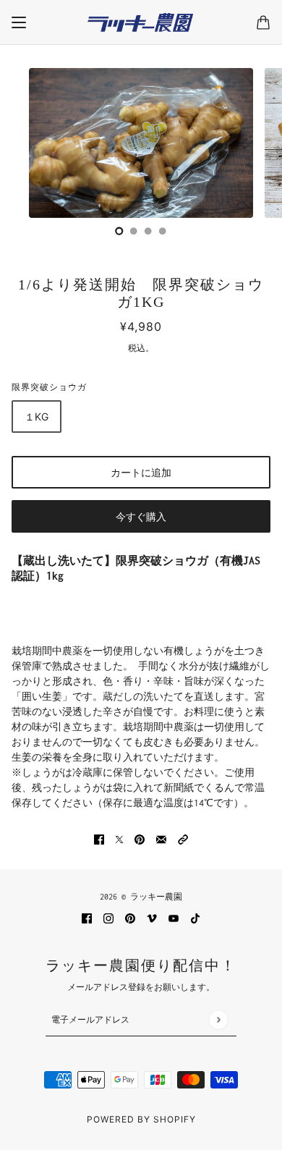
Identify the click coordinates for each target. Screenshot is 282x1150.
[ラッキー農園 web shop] (141, 22)
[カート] (263, 22)
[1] (133, 231)
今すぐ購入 (141, 516)
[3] (162, 231)
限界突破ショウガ (49, 386)
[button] (183, 838)
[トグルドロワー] (19, 22)
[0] (119, 231)
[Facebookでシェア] (99, 838)
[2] (148, 231)
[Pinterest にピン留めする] (139, 838)
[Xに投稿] (119, 838)
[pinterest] (130, 917)
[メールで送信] (161, 838)
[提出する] (218, 1019)
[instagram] (108, 917)
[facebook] (87, 917)
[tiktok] (195, 917)
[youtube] (173, 917)
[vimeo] (152, 917)
